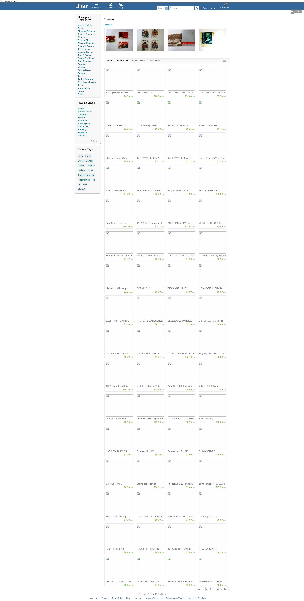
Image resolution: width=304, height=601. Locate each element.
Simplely (82, 129)
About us (94, 598)
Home (81, 91)
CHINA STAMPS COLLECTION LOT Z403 (118, 485)
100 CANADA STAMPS (179, 549)
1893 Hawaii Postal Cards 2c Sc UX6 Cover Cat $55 (212, 485)
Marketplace (97, 8)
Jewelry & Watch (86, 34)
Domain (82, 64)
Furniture (82, 37)
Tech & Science (85, 79)
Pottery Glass (84, 40)
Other (80, 94)
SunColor (82, 120)
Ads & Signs (84, 49)
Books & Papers (86, 46)
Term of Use (117, 598)
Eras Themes (84, 61)
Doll (85, 184)
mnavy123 (83, 126)
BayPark (82, 117)
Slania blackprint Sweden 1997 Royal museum (180, 582)
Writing (81, 67)
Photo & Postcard (86, 43)
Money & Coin (85, 25)
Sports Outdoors (86, 58)
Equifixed (82, 132)
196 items (224, 7)
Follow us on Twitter (175, 598)
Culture (81, 73)
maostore (82, 114)
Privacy (105, 598)
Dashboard (110, 8)
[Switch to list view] (224, 61)
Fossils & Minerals (87, 82)
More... (94, 141)
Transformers (84, 180)
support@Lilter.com (154, 598)
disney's (82, 189)
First (198, 589)
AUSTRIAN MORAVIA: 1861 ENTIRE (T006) (179, 224)
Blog (121, 8)
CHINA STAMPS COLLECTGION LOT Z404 (212, 452)
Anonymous (208, 8)
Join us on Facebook (197, 598)
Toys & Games (85, 55)
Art (79, 76)
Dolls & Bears (84, 70)
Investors (137, 598)
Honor (90, 170)
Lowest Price (154, 60)
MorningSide (84, 123)
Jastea (81, 108)
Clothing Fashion (86, 31)
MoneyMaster (85, 111)
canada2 (82, 135)
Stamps (81, 28)
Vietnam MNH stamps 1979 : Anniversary (117, 289)
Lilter (152, 594)
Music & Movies (85, 52)
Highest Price (138, 60)
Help (128, 598)
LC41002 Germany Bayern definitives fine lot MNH (212, 256)
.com (80, 156)
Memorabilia (84, 88)
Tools (80, 85)
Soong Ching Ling (86, 175)
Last (226, 589)
